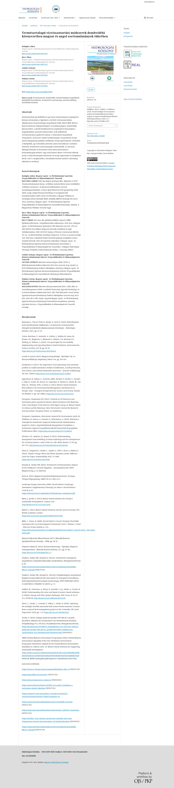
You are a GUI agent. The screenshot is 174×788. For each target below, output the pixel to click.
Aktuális (21, 18)
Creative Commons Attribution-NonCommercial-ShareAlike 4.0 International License (101, 166)
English (127, 33)
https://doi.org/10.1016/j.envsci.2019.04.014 (39, 351)
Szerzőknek (128, 85)
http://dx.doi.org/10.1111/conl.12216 (36, 504)
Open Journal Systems (133, 99)
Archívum (33, 18)
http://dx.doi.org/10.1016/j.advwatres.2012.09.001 (48, 445)
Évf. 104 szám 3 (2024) (48, 26)
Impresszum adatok (87, 18)
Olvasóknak (128, 82)
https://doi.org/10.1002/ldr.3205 (56, 612)
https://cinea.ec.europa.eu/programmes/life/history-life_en (46, 669)
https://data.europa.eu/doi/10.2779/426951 (55, 431)
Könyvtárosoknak (130, 89)
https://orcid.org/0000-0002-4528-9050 (35, 75)
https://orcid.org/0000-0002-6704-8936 (35, 86)
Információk (69, 18)
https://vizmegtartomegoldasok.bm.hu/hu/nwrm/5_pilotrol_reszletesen (50, 710)
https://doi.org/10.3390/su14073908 (36, 459)
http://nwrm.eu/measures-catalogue (36, 680)
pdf (91, 90)
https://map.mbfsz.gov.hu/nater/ (34, 674)
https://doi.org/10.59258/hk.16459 (39, 92)
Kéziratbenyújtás (106, 18)
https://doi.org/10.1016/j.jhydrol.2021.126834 (53, 373)
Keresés (149, 18)
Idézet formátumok (96, 126)
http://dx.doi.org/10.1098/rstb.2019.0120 (49, 598)
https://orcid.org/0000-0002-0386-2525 (35, 64)
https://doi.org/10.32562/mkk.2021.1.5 (36, 552)
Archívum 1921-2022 (50, 18)
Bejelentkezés (149, 2)
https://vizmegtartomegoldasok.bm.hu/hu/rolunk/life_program (47, 702)
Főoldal (24, 26)
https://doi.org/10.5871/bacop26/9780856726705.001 (42, 516)
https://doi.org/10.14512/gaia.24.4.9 (60, 394)
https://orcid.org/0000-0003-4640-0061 (35, 54)
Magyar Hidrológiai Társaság (57, 762)
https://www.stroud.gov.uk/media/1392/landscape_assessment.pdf (48, 493)
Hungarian (128, 36)
